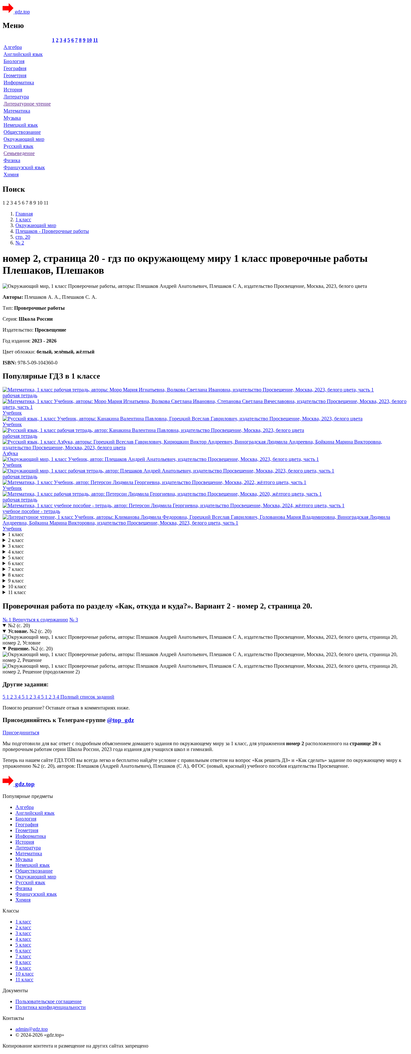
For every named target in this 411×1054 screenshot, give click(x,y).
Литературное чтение (27, 103)
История (13, 89)
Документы (15, 990)
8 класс (16, 575)
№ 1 (8, 619)
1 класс (16, 534)
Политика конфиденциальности (50, 1007)
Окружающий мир (24, 139)
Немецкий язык (21, 125)
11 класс (17, 592)
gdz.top (21, 11)
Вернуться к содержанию (40, 619)
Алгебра (13, 47)
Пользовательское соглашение (48, 1001)
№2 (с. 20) (19, 625)
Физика (12, 160)
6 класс (16, 563)
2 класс (16, 540)
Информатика (19, 82)
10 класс (17, 586)
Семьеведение (19, 153)
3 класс (16, 546)
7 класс (16, 569)
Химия (11, 174)
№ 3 (73, 619)
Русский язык (18, 146)
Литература (16, 96)
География (15, 68)
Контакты (13, 1018)
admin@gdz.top (31, 1029)
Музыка (12, 118)
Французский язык (24, 167)
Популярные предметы (28, 796)
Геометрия (15, 75)
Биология (14, 61)
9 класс (16, 580)
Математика (17, 111)
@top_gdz (120, 720)
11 (95, 40)
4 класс (16, 551)
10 (89, 40)
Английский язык (23, 54)
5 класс (16, 557)
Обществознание (22, 132)
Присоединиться (21, 732)
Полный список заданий (87, 697)
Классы (11, 910)
